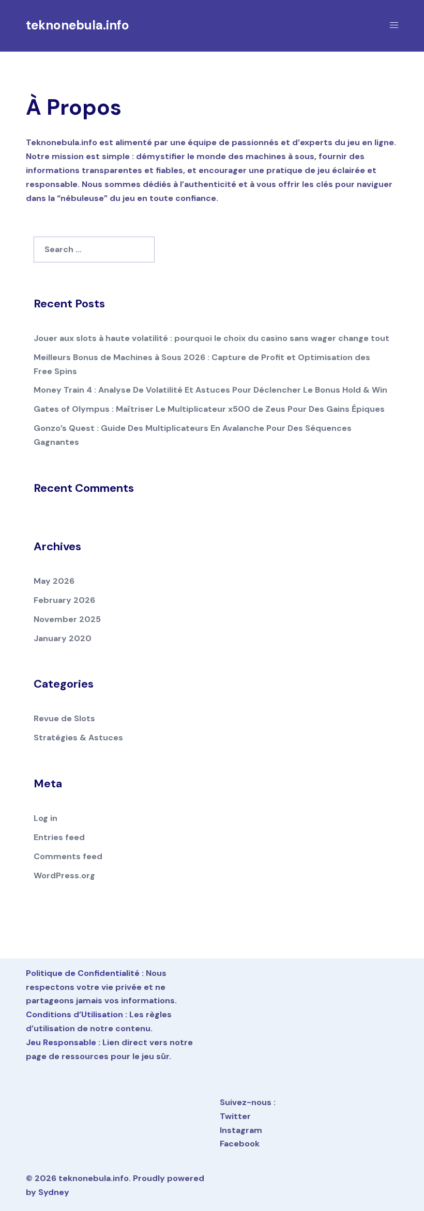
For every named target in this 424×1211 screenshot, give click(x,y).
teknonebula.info (77, 25)
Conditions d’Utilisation (74, 1014)
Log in (45, 818)
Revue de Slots (64, 718)
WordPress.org (64, 875)
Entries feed (59, 837)
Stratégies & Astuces (78, 737)
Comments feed (68, 856)
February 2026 (64, 600)
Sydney (53, 1192)
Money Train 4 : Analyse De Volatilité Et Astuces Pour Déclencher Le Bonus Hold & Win (210, 389)
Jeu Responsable (61, 1042)
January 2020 (63, 638)
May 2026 (54, 581)
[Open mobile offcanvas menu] (394, 26)
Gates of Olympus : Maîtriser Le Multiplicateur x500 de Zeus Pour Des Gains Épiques (209, 408)
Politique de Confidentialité (83, 973)
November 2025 (67, 619)
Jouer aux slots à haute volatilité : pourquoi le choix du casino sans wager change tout (211, 338)
